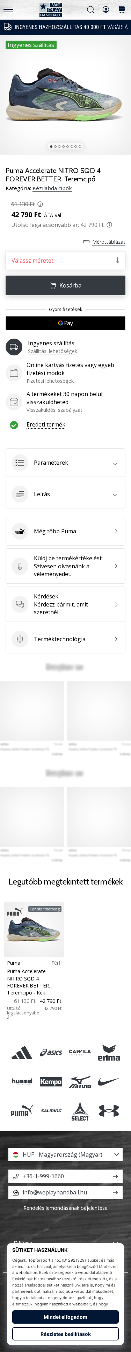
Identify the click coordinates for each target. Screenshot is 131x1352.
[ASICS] (50, 1052)
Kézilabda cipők (52, 188)
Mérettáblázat (108, 241)
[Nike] (109, 1081)
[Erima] (109, 1052)
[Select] (80, 1110)
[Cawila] (80, 1052)
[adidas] (21, 1052)
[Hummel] (21, 1081)
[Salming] (50, 1110)
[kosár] (122, 10)
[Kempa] (50, 1081)
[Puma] (21, 1110)
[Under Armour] (109, 1110)
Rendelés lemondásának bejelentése (65, 1208)
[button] (65, 463)
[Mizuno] (80, 1081)
